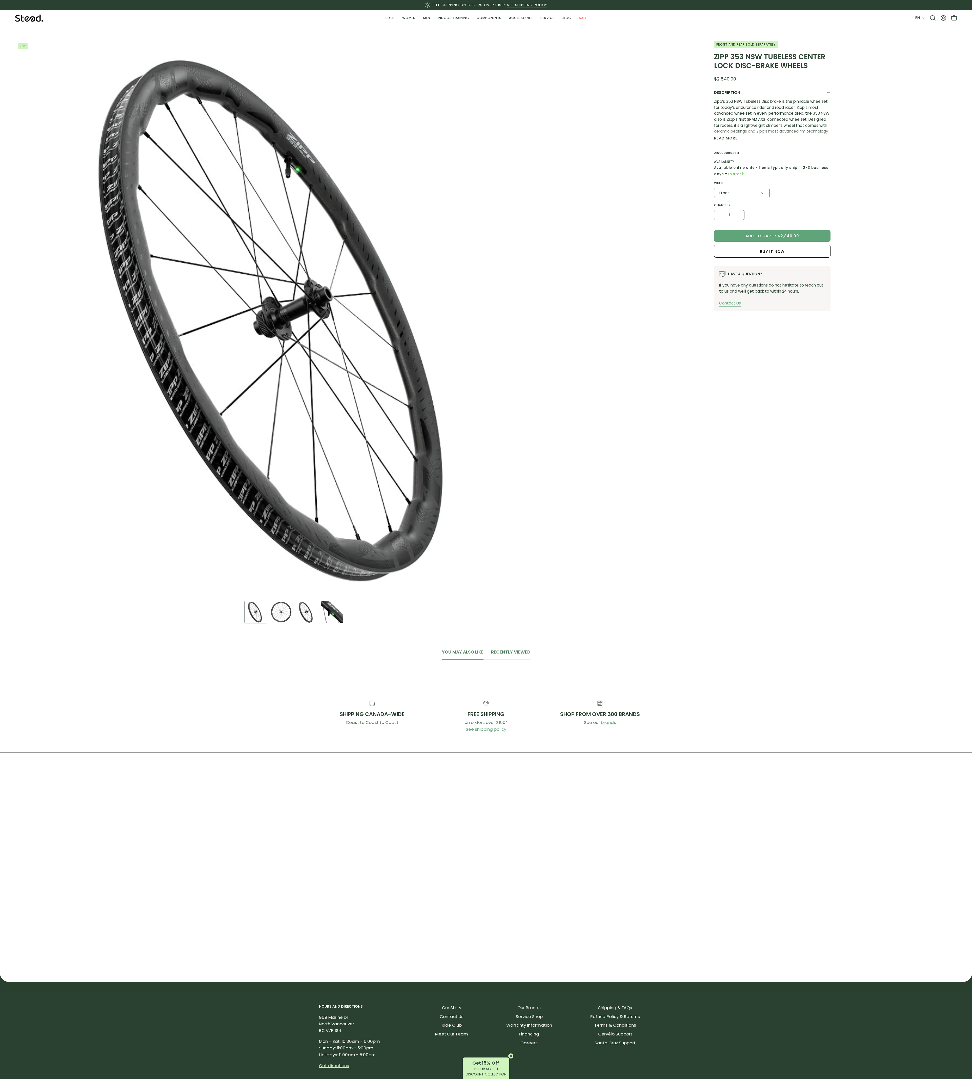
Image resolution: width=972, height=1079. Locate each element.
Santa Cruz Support (615, 1043)
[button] (453, 18)
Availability (724, 162)
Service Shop (529, 1016)
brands (608, 722)
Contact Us (730, 303)
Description (727, 92)
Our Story (451, 1008)
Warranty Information (529, 1025)
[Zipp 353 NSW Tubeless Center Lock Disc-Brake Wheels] (256, 612)
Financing (529, 1034)
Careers (529, 1043)
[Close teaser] (510, 1055)
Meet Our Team (451, 1034)
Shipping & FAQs (615, 1008)
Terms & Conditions (615, 1025)
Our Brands (529, 1008)
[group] (486, 5)
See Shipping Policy (527, 5)
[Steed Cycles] (29, 18)
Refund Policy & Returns (615, 1016)
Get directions (334, 1066)
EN (917, 17)
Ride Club (452, 1025)
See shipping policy (486, 729)
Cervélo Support (615, 1034)
